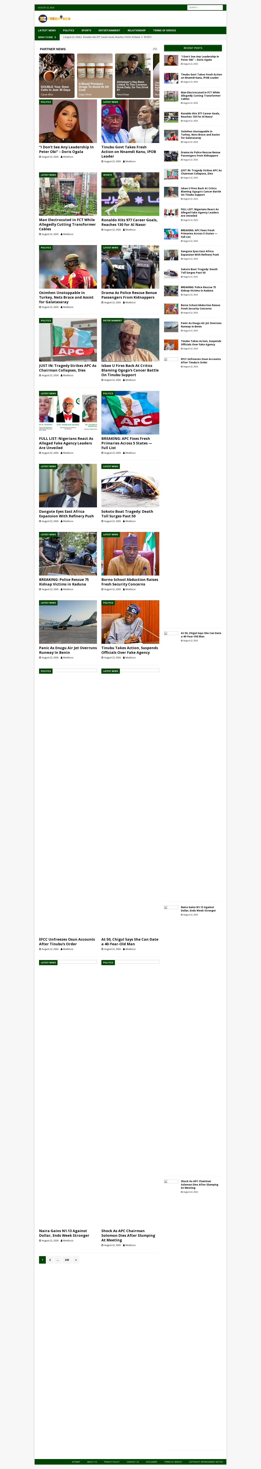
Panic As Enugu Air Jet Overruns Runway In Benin (68, 650)
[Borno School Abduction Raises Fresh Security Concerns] (130, 554)
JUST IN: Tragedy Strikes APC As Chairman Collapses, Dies (67, 368)
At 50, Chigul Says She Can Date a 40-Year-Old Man (129, 941)
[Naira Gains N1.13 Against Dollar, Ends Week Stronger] (68, 1093)
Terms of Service (164, 30)
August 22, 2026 (50, 156)
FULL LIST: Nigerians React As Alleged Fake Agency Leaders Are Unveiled (66, 443)
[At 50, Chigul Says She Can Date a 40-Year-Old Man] (130, 802)
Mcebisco (68, 156)
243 (67, 1259)
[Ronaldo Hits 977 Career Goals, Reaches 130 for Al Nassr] (130, 194)
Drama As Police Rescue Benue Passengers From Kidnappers (129, 295)
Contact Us (133, 1461)
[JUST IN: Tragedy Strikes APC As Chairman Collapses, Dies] (68, 340)
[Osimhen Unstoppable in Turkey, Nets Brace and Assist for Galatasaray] (68, 267)
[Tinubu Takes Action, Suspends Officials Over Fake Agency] (130, 622)
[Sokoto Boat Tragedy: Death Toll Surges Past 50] (130, 485)
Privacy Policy (111, 1461)
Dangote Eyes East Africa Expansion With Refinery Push (66, 513)
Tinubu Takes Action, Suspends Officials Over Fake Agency (129, 650)
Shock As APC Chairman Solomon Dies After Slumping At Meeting (128, 1235)
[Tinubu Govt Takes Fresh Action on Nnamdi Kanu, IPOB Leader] (130, 121)
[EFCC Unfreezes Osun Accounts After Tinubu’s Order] (68, 802)
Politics (68, 30)
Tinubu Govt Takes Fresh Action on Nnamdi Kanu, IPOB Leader (128, 152)
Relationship (137, 30)
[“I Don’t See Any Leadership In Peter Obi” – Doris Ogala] (68, 121)
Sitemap (76, 1461)
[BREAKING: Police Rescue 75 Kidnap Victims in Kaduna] (68, 554)
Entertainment (109, 30)
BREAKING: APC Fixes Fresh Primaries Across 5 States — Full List (126, 443)
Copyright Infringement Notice (206, 1461)
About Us (92, 1461)
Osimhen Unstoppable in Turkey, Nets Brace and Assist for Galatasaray (66, 297)
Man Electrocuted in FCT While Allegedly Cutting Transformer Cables (67, 224)
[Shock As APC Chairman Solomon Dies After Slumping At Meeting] (130, 1093)
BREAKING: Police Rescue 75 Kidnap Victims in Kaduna (64, 582)
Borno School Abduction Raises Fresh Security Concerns (129, 582)
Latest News (47, 30)
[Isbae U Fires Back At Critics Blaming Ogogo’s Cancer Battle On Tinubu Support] (130, 340)
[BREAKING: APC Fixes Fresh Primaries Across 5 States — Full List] (130, 412)
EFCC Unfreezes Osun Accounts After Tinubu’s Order (67, 941)
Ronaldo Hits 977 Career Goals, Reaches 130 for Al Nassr (129, 222)
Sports (86, 30)
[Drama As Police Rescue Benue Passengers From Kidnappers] (130, 267)
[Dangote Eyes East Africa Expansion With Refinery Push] (68, 485)
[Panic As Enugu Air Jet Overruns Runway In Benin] (68, 622)
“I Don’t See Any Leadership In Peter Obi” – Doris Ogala (66, 149)
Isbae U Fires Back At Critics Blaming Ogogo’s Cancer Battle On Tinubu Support (130, 370)
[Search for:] (205, 7)
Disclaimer (151, 1461)
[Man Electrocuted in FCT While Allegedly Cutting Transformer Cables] (68, 194)
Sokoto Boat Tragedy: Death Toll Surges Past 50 (127, 513)
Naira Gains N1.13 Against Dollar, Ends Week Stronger (64, 1233)
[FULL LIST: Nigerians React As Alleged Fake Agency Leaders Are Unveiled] (68, 412)
